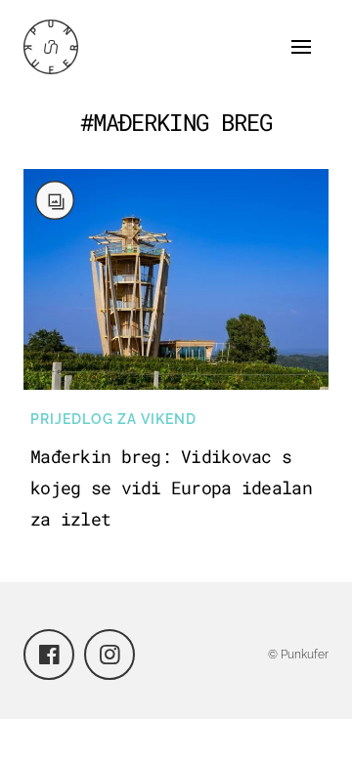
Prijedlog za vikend (113, 419)
